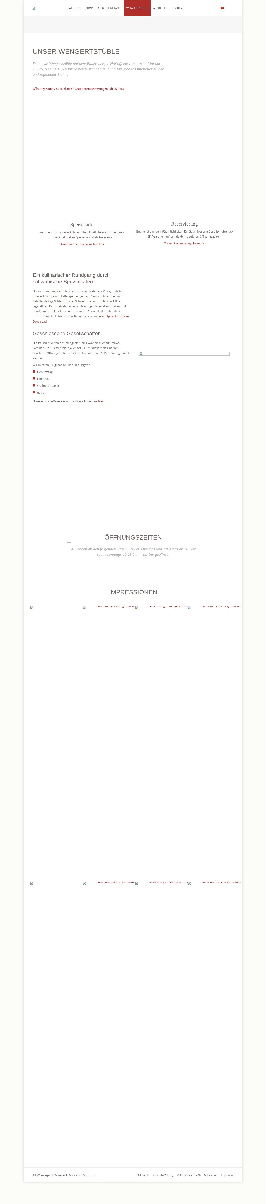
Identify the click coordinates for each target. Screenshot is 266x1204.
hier (101, 401)
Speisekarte (64, 89)
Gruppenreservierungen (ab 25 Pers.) (100, 89)
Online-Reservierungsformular (184, 243)
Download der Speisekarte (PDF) (82, 244)
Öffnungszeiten (43, 89)
